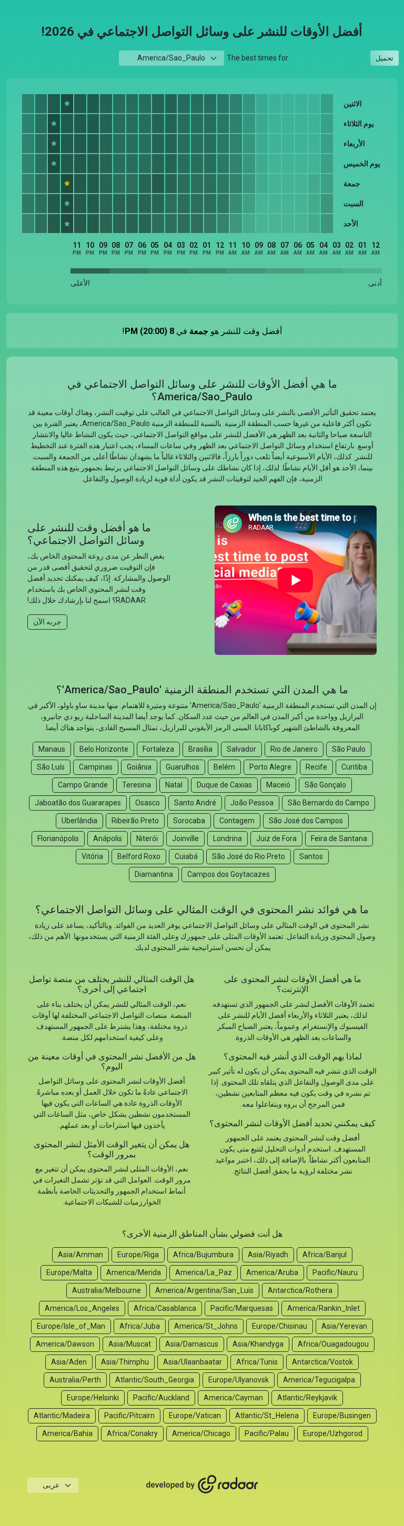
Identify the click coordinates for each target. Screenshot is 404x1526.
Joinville (185, 838)
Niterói (147, 838)
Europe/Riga (138, 1254)
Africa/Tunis (257, 1362)
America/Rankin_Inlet (323, 1308)
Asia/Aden (69, 1362)
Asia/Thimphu (125, 1362)
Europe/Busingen (342, 1415)
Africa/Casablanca (165, 1308)
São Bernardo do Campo (328, 803)
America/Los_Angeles (82, 1308)
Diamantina (154, 874)
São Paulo (349, 749)
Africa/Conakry (132, 1433)
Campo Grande (83, 785)
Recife (316, 767)
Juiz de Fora (276, 838)
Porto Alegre (270, 767)
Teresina (136, 785)
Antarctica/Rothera (300, 1290)
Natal (174, 785)
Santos (311, 856)
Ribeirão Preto (135, 820)
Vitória (92, 856)
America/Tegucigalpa (319, 1380)
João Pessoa (252, 803)
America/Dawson (65, 1344)
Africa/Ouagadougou (333, 1344)
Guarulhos (182, 767)
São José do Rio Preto (248, 856)
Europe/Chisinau (279, 1326)
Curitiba (354, 767)
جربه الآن (47, 622)
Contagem (237, 820)
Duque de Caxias (224, 785)
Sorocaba (189, 820)
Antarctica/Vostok (322, 1362)
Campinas (96, 767)
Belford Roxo (138, 856)
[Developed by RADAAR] (202, 1485)
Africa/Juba (139, 1326)
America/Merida (133, 1272)
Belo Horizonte (103, 749)
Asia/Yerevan (344, 1326)
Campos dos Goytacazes (228, 874)
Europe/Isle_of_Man (71, 1326)
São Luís (51, 767)
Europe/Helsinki (93, 1397)
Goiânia (139, 767)
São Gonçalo (325, 785)
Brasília (200, 749)
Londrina (227, 838)
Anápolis (107, 838)
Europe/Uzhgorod (332, 1433)
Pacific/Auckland (161, 1397)
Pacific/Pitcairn (129, 1415)
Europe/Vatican (195, 1415)
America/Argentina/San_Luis (204, 1290)
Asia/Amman (80, 1254)
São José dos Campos (306, 820)
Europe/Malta (69, 1272)
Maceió (278, 785)
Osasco (147, 803)
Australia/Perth (75, 1380)
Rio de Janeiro (294, 749)
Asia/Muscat (129, 1344)
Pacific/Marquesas (241, 1308)
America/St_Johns (206, 1326)
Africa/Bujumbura (203, 1254)
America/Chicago (201, 1433)
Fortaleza (158, 749)
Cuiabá (186, 856)
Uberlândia (79, 820)
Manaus (51, 749)
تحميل (384, 58)
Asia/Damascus (191, 1344)
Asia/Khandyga (258, 1344)
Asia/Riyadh (268, 1254)
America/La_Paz (203, 1272)
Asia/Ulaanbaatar (192, 1362)
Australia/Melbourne (106, 1290)
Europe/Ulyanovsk (238, 1380)
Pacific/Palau (267, 1433)
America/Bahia (67, 1433)
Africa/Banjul (324, 1254)
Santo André (195, 803)
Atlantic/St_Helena (267, 1415)
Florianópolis (58, 838)
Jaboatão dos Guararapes (78, 803)
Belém (224, 767)
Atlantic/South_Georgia (154, 1380)
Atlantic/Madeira (62, 1415)
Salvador (241, 749)
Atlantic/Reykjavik (307, 1397)
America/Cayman (233, 1397)
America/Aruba (272, 1272)
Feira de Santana (339, 838)
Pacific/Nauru (335, 1272)
